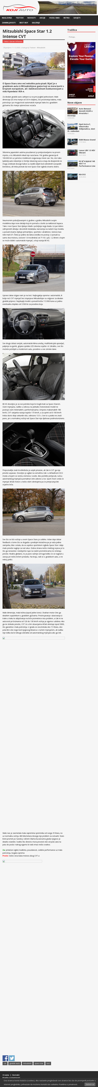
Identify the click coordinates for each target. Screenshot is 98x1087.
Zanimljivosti (9, 22)
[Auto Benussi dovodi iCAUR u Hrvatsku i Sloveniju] (72, 112)
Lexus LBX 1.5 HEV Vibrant (87, 151)
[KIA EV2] (72, 178)
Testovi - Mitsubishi (37, 47)
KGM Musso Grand (87, 139)
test (48, 1063)
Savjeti (77, 18)
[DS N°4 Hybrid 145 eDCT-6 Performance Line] (72, 165)
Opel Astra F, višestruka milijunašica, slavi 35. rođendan (81, 127)
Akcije (42, 18)
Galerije (36, 22)
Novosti (31, 18)
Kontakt (16, 1075)
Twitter (12, 1058)
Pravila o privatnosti (11, 1077)
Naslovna (7, 18)
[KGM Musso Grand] (72, 144)
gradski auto (15, 1063)
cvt (5, 1063)
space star (39, 1063)
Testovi (19, 18)
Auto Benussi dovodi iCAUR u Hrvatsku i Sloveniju (80, 112)
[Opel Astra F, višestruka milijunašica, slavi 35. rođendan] (72, 128)
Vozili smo (54, 18)
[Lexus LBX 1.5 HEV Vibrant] (72, 154)
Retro (67, 18)
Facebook (5, 1058)
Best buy (24, 22)
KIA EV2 (82, 174)
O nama (6, 1075)
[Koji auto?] (20, 12)
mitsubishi (27, 1063)
